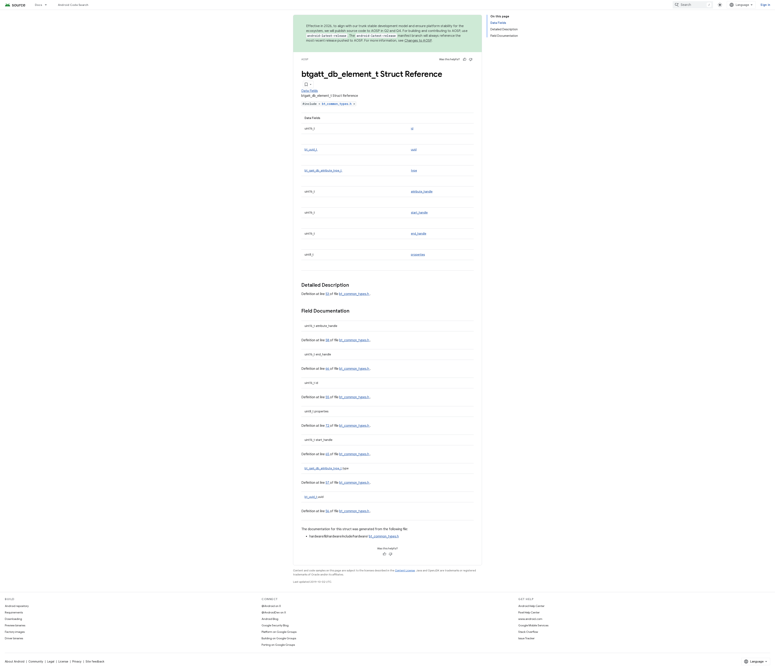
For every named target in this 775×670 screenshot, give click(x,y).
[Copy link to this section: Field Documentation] (355, 311)
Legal (50, 661)
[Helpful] (465, 59)
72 (328, 426)
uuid (414, 149)
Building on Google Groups (279, 638)
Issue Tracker (526, 638)
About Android (14, 661)
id (412, 128)
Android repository (17, 606)
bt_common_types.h (337, 104)
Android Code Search (73, 5)
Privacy (77, 661)
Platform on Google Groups (279, 632)
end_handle (418, 233)
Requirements (14, 612)
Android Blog (270, 619)
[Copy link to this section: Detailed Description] (354, 285)
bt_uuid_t (311, 149)
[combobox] (693, 4)
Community (35, 661)
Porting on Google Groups (278, 645)
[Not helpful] (471, 59)
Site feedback (95, 661)
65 (328, 454)
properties (418, 254)
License (63, 661)
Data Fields (309, 91)
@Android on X (271, 606)
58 (328, 340)
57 (328, 483)
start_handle (419, 212)
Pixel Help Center (529, 612)
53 (328, 294)
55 (328, 397)
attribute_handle (422, 191)
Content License (405, 570)
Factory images (15, 632)
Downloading (13, 619)
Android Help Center (531, 606)
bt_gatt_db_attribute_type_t (323, 170)
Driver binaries (14, 638)
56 (328, 511)
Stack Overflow (528, 632)
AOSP (304, 59)
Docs (38, 5)
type (414, 170)
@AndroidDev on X (274, 612)
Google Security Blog (275, 625)
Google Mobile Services (533, 625)
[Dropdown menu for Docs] (47, 5)
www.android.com (530, 619)
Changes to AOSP (418, 41)
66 (328, 369)
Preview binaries (15, 625)
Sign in (765, 5)
